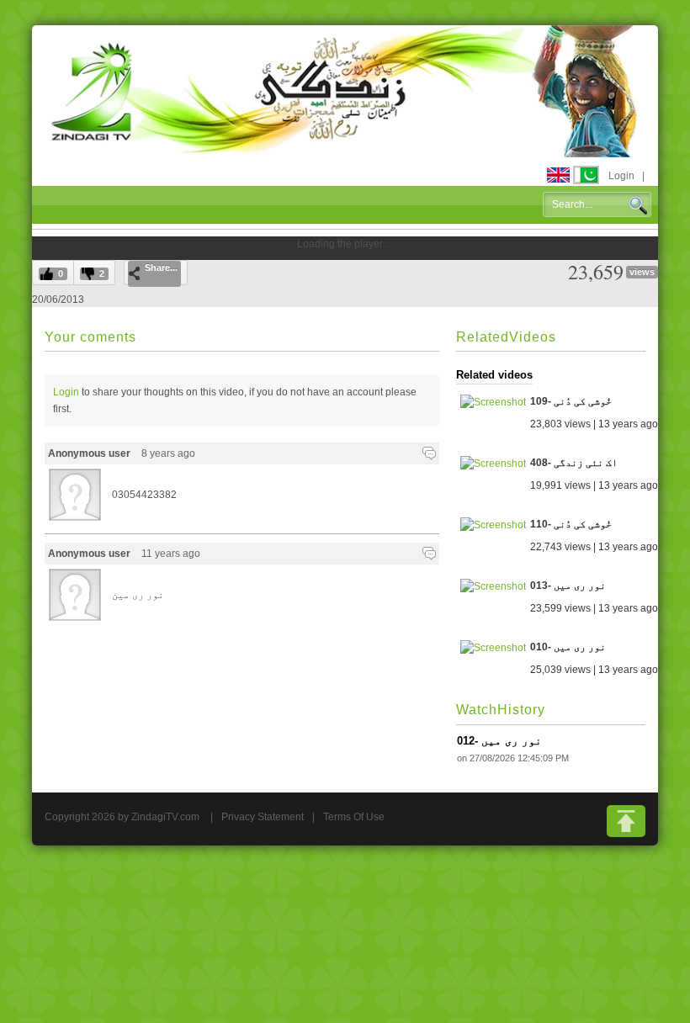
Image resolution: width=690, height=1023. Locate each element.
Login (621, 176)
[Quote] (429, 453)
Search (638, 205)
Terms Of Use (354, 817)
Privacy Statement (262, 817)
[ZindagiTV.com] (345, 90)
